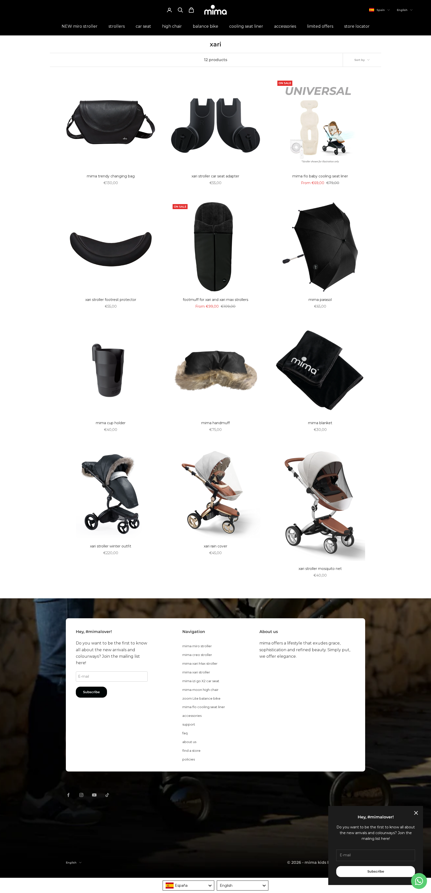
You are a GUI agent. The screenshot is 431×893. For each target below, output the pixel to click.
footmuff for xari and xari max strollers (215, 299)
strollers (116, 26)
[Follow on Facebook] (68, 794)
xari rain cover (215, 546)
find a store (191, 751)
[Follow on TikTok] (107, 794)
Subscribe (375, 871)
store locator (357, 26)
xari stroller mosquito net (320, 568)
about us (189, 742)
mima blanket (320, 423)
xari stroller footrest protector (110, 299)
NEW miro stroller (80, 26)
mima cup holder (110, 423)
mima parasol (320, 299)
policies (188, 759)
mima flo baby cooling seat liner (320, 176)
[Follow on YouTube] (94, 794)
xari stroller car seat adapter (215, 176)
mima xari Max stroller (199, 663)
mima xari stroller (196, 672)
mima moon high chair (200, 690)
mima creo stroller (197, 655)
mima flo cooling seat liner (203, 707)
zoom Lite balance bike (201, 698)
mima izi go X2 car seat (200, 681)
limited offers (320, 26)
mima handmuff (215, 423)
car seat (143, 26)
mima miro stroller (197, 646)
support (188, 724)
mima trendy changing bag (111, 176)
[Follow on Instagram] (81, 794)
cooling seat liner (246, 26)
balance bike (205, 26)
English (402, 10)
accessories (285, 26)
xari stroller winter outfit (110, 546)
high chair (172, 26)
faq (185, 733)
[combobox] (188, 886)
